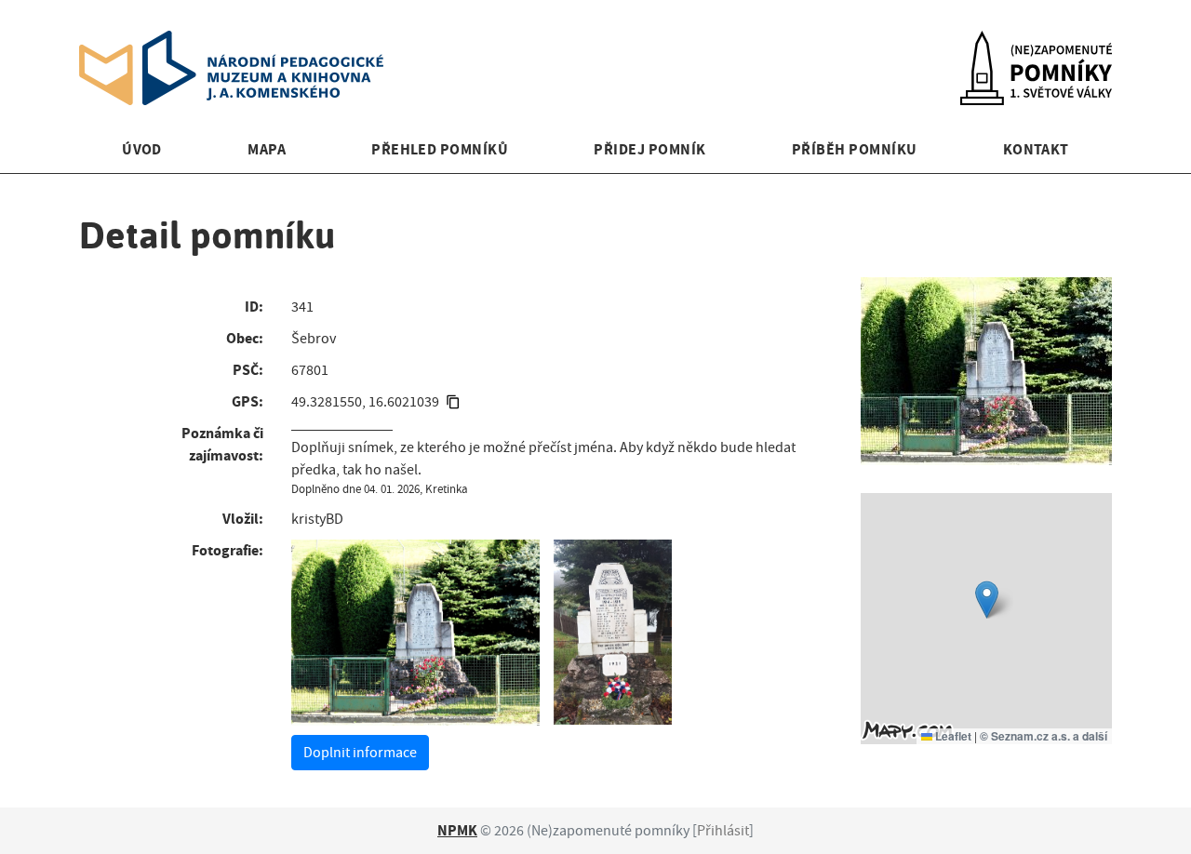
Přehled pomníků (439, 149)
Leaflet (951, 735)
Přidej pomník (649, 149)
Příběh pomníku (854, 149)
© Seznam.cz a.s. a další (1043, 735)
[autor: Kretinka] (613, 633)
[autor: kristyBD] (415, 633)
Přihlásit (723, 830)
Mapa (267, 149)
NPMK (457, 830)
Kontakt (1036, 149)
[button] (986, 599)
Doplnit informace (360, 752)
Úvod (142, 149)
